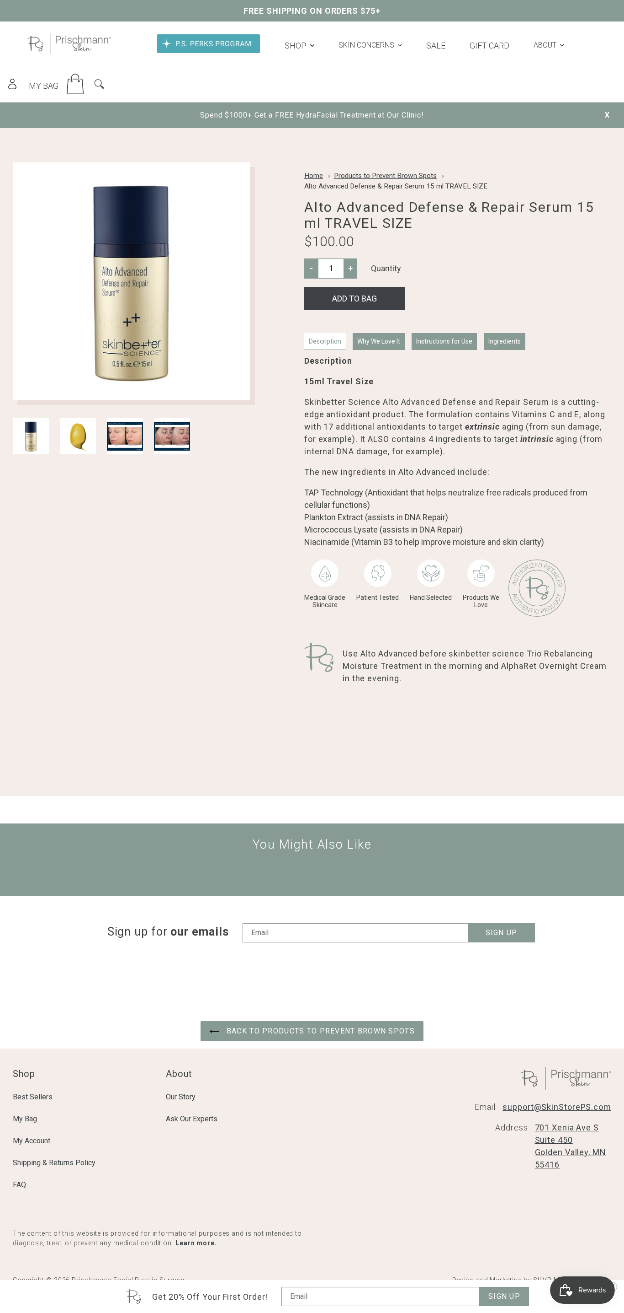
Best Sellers (33, 1096)
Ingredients (504, 341)
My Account (31, 1140)
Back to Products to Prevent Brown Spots (319, 1031)
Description (325, 341)
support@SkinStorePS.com (556, 1107)
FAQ (19, 1184)
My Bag (25, 1118)
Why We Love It (378, 341)
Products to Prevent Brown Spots (385, 176)
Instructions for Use (444, 341)
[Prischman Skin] (69, 51)
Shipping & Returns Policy (54, 1162)
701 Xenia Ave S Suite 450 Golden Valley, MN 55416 (570, 1146)
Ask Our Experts (191, 1118)
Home (313, 176)
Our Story (181, 1096)
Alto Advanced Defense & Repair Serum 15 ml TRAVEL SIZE (395, 186)
